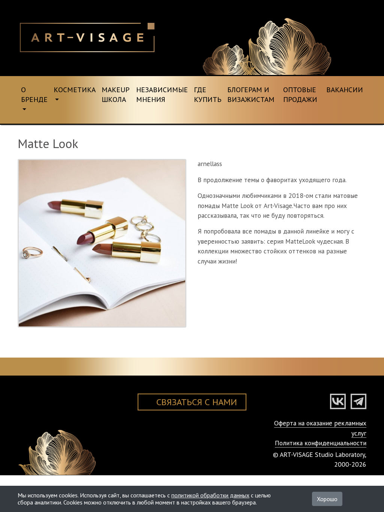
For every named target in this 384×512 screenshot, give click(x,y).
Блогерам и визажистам (250, 94)
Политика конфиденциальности (320, 443)
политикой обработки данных (210, 495)
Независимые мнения (162, 94)
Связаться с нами (196, 402)
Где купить (207, 94)
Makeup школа (115, 94)
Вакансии (344, 89)
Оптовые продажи (300, 94)
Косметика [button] (75, 89)
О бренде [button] (34, 94)
